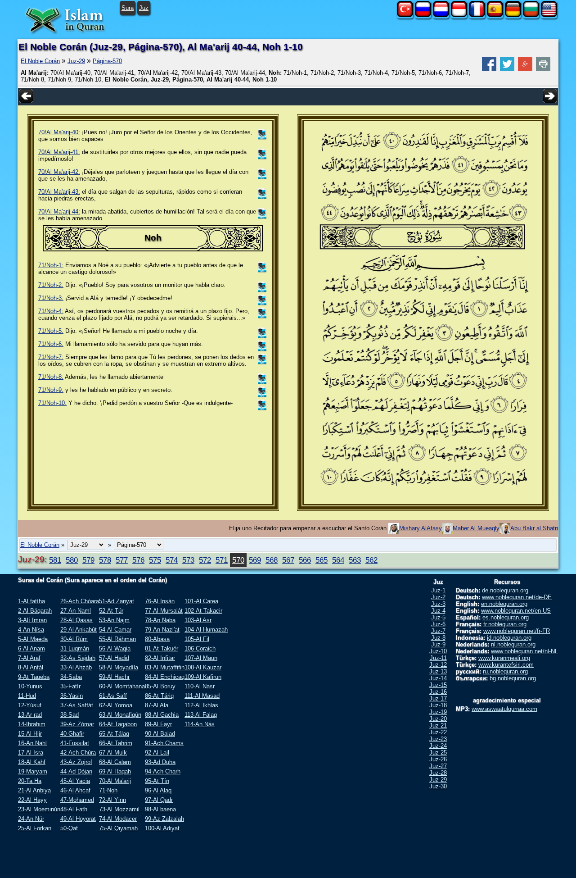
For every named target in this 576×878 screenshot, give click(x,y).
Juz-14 (438, 678)
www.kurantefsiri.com (506, 664)
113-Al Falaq (200, 714)
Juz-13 (438, 671)
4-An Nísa (31, 629)
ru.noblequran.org (505, 671)
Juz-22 (438, 732)
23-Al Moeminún (39, 809)
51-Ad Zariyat (116, 601)
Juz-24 (438, 745)
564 (338, 559)
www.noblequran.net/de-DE (517, 597)
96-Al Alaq (158, 790)
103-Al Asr (198, 620)
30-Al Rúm (74, 639)
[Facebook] (489, 69)
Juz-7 (438, 631)
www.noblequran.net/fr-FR (516, 631)
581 (55, 559)
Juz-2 (438, 597)
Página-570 (107, 61)
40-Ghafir (72, 733)
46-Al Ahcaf (75, 790)
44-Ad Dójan (76, 771)
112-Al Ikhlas (201, 705)
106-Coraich (200, 648)
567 (288, 559)
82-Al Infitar (160, 658)
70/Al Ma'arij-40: (59, 132)
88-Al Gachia (162, 714)
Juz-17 (438, 698)
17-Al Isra (30, 752)
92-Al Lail (157, 752)
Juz (143, 8)
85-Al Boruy (160, 686)
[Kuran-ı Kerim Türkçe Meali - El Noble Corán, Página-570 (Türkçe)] (405, 15)
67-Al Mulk (113, 752)
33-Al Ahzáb (76, 667)
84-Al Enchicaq (164, 676)
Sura (128, 8)
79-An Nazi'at (162, 629)
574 (172, 559)
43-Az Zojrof (76, 762)
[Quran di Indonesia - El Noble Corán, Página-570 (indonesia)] (459, 15)
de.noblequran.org (505, 590)
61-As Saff (113, 695)
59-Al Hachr (114, 676)
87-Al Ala (156, 705)
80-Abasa (157, 639)
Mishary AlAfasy (420, 528)
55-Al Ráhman (117, 639)
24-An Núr (31, 818)
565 (321, 559)
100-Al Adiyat (162, 828)
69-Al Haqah (115, 771)
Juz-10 (438, 651)
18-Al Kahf (31, 762)
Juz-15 (438, 685)
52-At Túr (111, 610)
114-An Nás (199, 724)
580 (72, 559)
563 (355, 559)
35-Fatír (70, 686)
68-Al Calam (115, 762)
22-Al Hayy (32, 799)
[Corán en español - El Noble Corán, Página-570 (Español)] (495, 15)
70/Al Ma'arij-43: (59, 191)
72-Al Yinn (112, 799)
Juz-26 (438, 759)
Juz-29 (76, 61)
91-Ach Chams (164, 743)
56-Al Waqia (114, 648)
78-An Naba (160, 620)
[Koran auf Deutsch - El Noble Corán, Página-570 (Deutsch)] (513, 15)
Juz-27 (438, 766)
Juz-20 (438, 718)
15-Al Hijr (30, 733)
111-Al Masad (202, 695)
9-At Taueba (34, 676)
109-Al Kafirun (202, 676)
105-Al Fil (196, 639)
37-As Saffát (76, 705)
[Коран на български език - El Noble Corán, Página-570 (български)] (531, 15)
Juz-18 (438, 705)
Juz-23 (438, 739)
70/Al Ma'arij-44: (59, 211)
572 (205, 559)
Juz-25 (438, 752)
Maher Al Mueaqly (476, 528)
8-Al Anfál (30, 667)
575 (155, 559)
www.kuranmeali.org (504, 658)
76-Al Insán (160, 601)
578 (105, 559)
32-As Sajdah (77, 658)
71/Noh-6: (50, 344)
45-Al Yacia (75, 781)
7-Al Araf (29, 658)
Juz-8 (438, 637)
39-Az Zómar (77, 724)
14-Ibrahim (31, 724)
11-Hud (27, 695)
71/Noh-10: (52, 403)
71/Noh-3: (50, 298)
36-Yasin (71, 695)
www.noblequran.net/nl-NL (524, 651)
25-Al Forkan (34, 828)
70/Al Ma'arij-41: (59, 152)
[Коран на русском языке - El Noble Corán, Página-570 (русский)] (423, 15)
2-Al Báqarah (35, 610)
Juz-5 (438, 617)
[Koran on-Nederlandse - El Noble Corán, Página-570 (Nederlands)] (441, 15)
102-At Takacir (203, 610)
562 (371, 559)
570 (238, 559)
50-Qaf (69, 828)
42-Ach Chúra (78, 752)
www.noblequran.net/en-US (516, 610)
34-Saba (71, 676)
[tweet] (507, 69)
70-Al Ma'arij (115, 781)
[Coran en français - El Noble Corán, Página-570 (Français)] (477, 15)
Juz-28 (438, 772)
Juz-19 (438, 712)
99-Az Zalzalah (164, 818)
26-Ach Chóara (79, 601)
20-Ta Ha (29, 781)
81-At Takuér (161, 648)
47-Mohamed (77, 799)
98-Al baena (160, 809)
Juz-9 (438, 644)
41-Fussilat (74, 743)
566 (305, 559)
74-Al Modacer (118, 818)
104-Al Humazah (206, 629)
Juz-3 (438, 603)
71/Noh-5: (50, 331)
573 (188, 559)
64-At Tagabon (118, 724)
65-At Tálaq (114, 733)
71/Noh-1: (50, 265)
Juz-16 (438, 691)
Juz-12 (438, 664)
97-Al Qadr (159, 799)
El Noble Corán (40, 61)
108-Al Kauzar (202, 667)
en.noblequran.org (504, 603)
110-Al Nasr (199, 686)
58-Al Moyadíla (118, 667)
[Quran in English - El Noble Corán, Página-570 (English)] (549, 15)
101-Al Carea (201, 601)
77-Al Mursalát (164, 610)
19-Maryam (32, 771)
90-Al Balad (160, 733)
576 (138, 559)
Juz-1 (438, 590)
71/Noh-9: (50, 390)
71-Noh (108, 790)
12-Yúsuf (29, 705)
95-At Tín (157, 781)
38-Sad (69, 714)
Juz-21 (438, 725)
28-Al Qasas (76, 620)
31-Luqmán (74, 648)
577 (122, 559)
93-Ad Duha (160, 762)
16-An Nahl (32, 743)
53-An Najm (114, 620)
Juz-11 (438, 658)
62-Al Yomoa (115, 705)
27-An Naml (75, 610)
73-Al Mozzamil (119, 809)
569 (255, 559)
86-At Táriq (159, 695)
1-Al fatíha (31, 601)
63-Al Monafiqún (120, 714)
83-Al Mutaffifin (164, 667)
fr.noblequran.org (504, 624)
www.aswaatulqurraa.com (504, 708)
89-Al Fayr (158, 724)
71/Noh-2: (50, 285)
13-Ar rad (30, 714)
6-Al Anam (31, 648)
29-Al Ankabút (78, 629)
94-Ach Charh (162, 771)
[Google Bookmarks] (525, 69)
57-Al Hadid (114, 658)
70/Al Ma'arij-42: (59, 171)
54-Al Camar (115, 629)
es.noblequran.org (505, 617)
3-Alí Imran (32, 620)
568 (272, 559)
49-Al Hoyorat (78, 818)
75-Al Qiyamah (118, 828)
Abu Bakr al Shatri (534, 528)
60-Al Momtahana (122, 686)
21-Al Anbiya (34, 790)
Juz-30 (438, 786)
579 (88, 559)
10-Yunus (30, 686)
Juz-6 (438, 624)
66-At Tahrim (115, 743)
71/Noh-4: (50, 311)
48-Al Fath (73, 809)
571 (222, 559)
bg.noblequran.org (513, 678)
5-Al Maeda (33, 639)
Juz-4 (438, 610)
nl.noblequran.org (513, 644)
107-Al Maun (200, 658)
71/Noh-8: (50, 376)
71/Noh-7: (50, 357)
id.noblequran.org (509, 637)
